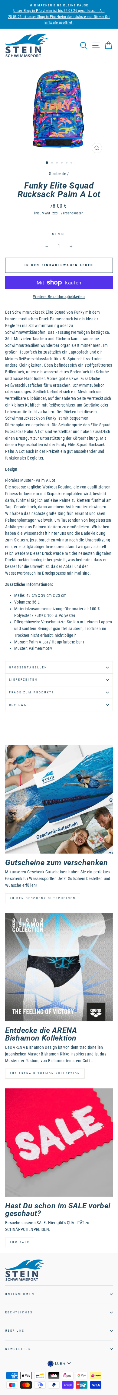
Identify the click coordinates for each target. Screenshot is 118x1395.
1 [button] (47, 162)
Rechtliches (19, 1312)
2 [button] (52, 163)
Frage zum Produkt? (31, 692)
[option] (59, 109)
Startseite (57, 173)
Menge (59, 234)
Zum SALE (20, 1242)
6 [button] (72, 163)
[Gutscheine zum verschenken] (59, 799)
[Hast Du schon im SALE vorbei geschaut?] (59, 1142)
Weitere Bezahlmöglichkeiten (59, 296)
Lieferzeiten (23, 679)
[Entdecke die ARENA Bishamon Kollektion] (59, 967)
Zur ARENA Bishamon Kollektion (45, 1073)
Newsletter (18, 1349)
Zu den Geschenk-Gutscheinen (43, 898)
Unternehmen (19, 1294)
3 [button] (57, 163)
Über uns (15, 1330)
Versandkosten (72, 213)
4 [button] (62, 163)
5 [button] (67, 163)
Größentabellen (28, 667)
